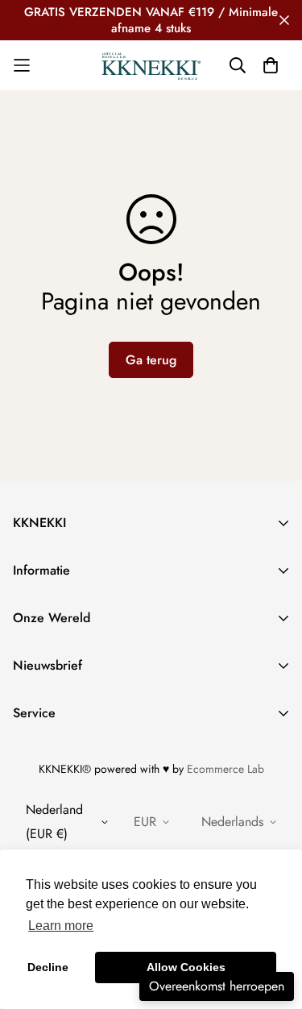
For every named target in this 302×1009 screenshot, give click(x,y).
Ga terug (151, 360)
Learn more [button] (60, 925)
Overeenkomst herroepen (216, 986)
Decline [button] (47, 967)
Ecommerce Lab (225, 769)
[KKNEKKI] (151, 65)
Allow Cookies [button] (186, 967)
